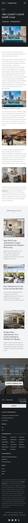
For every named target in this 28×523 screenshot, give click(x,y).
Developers (4, 459)
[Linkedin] (15, 520)
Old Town (12, 442)
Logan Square (13, 439)
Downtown (4, 439)
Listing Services (6, 453)
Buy (3, 427)
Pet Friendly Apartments (7, 418)
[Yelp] (18, 520)
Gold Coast (4, 444)
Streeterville (21, 439)
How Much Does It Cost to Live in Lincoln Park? (13, 287)
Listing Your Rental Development (9, 456)
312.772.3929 (23, 401)
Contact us (5, 191)
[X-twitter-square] (12, 520)
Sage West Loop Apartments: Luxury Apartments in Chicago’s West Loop (14, 244)
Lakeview (4, 449)
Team (3, 468)
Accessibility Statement (13, 514)
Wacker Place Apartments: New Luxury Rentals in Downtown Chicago (12, 335)
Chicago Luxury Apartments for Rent (10, 415)
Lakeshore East (5, 446)
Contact (14, 405)
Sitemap (5, 514)
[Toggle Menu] (25, 3)
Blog (3, 473)
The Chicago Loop (15, 21)
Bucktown (4, 437)
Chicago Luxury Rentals (9, 412)
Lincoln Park (13, 437)
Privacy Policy (22, 514)
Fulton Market (5, 442)
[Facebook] (9, 520)
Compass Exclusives (6, 461)
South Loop (6, 21)
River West (12, 449)
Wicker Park (22, 446)
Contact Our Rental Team (14, 383)
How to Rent (4, 420)
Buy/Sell (4, 424)
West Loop (21, 444)
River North (13, 446)
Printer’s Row (13, 444)
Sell (2, 429)
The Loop (21, 442)
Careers (3, 471)
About (3, 465)
